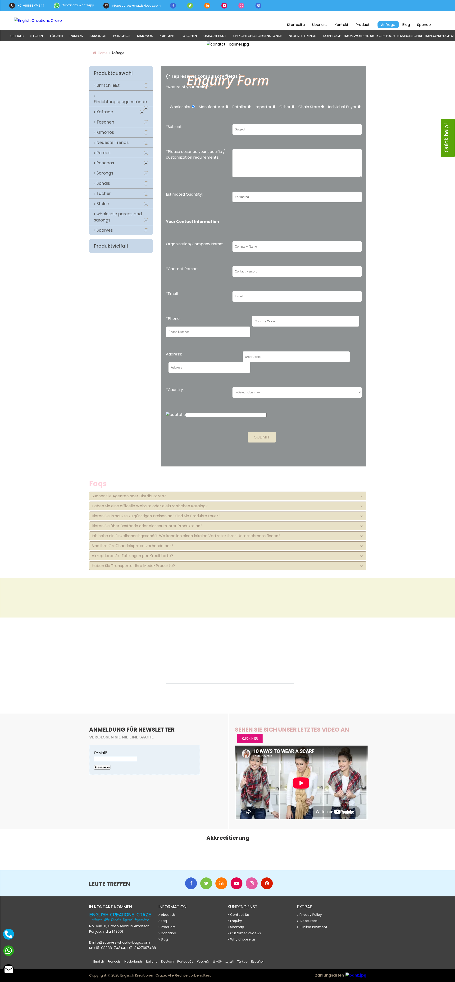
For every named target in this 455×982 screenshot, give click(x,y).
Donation (168, 933)
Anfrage (388, 24)
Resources (309, 920)
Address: (174, 354)
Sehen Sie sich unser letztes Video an (292, 729)
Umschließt (215, 35)
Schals (102, 183)
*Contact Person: (182, 269)
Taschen (189, 35)
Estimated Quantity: (184, 194)
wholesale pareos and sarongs (118, 217)
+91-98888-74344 (30, 6)
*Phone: (173, 318)
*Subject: (174, 126)
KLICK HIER (250, 738)
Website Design (222, 976)
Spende (424, 24)
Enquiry (236, 920)
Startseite (296, 24)
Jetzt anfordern (230, 666)
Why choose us (242, 939)
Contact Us (239, 914)
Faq (164, 920)
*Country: (175, 389)
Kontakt (342, 24)
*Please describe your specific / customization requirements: (195, 154)
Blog (406, 24)
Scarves (104, 230)
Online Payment (313, 927)
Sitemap (237, 927)
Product (363, 24)
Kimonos (145, 35)
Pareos (76, 35)
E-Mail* (101, 753)
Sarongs (98, 35)
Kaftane (167, 35)
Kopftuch (332, 35)
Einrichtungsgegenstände (257, 35)
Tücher (56, 35)
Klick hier (318, 675)
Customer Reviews (245, 933)
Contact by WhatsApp (77, 5)
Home (103, 53)
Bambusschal (410, 35)
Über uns (320, 24)
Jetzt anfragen (26, 682)
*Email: (172, 293)
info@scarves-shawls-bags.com (136, 6)
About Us (168, 914)
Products (168, 927)
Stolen (36, 35)
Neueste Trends (302, 35)
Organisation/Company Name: (194, 244)
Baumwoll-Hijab (359, 35)
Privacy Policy (311, 914)
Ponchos (122, 35)
